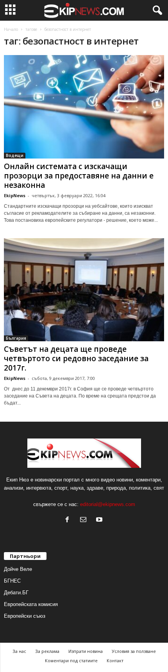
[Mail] (85, 520)
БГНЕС (12, 581)
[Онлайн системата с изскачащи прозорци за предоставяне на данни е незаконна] (84, 107)
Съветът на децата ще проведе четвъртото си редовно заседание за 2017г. (76, 358)
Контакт (115, 660)
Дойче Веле (18, 569)
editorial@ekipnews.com (107, 504)
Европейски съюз (24, 616)
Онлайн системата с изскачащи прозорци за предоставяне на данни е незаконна (79, 175)
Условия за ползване (134, 651)
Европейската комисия (31, 604)
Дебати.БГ (16, 592)
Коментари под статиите (71, 660)
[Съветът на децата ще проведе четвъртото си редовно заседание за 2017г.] (84, 290)
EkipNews (14, 195)
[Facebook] (69, 520)
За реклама (47, 651)
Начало (11, 29)
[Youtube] (100, 520)
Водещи (14, 155)
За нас (19, 651)
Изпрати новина (85, 651)
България (16, 338)
